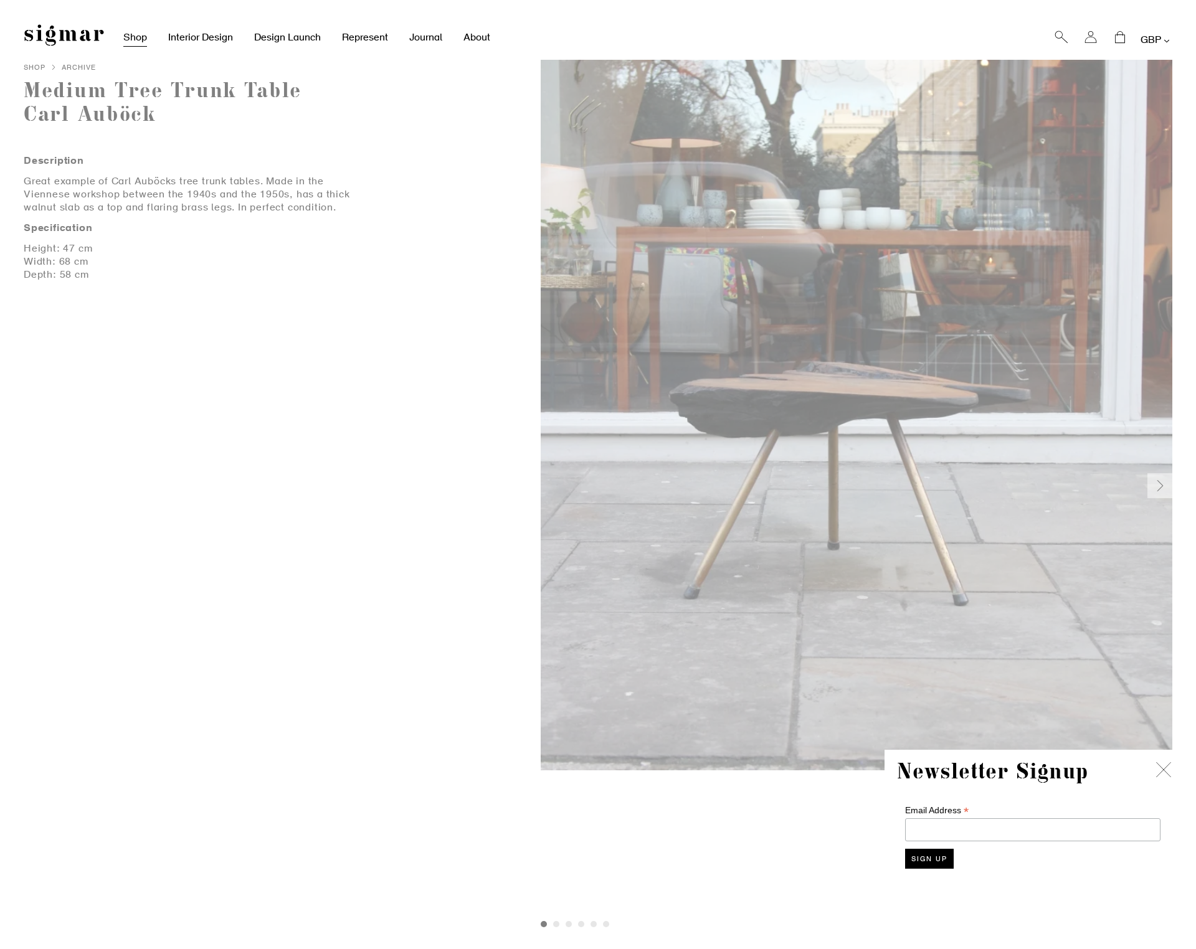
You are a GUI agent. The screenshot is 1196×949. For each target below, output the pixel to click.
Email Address (937, 810)
